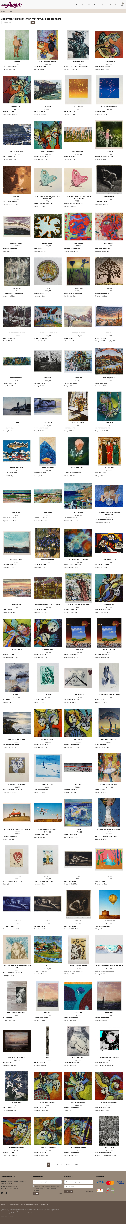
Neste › (68, 1164)
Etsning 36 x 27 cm (108, 835)
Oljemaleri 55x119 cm (12, 518)
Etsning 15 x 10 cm (43, 881)
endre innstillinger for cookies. (29, 1213)
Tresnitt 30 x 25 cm (44, 564)
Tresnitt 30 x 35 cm (43, 248)
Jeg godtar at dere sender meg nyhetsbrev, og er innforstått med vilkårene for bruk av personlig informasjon (46, 1188)
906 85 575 (9, 1183)
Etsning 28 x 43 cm (11, 428)
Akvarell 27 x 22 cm (107, 699)
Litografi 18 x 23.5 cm (14, 744)
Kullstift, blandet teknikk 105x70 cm (106, 1152)
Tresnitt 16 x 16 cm (73, 111)
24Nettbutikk (11, 1216)
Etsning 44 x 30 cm (75, 972)
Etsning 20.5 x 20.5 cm (14, 789)
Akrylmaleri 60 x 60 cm (76, 564)
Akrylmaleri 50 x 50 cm (105, 66)
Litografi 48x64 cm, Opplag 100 (105, 338)
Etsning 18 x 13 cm (12, 881)
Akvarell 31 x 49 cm (12, 609)
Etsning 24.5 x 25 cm (104, 156)
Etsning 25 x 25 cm (73, 1018)
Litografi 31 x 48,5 (17, 835)
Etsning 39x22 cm (44, 473)
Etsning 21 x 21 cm (42, 293)
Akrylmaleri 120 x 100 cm (104, 428)
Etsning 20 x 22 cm (43, 789)
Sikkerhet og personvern (30, 1205)
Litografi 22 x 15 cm (74, 428)
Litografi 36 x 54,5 (45, 835)
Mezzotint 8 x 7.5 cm (104, 202)
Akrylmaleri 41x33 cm (105, 654)
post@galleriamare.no (11, 1186)
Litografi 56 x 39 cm (14, 1018)
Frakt (3, 1205)
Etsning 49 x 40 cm (73, 293)
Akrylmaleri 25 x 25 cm (44, 1107)
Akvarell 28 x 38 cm (74, 338)
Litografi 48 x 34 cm (45, 66)
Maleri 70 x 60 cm (106, 789)
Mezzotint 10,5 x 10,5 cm (73, 926)
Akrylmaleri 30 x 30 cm (13, 1152)
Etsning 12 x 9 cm (43, 699)
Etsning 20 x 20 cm (17, 972)
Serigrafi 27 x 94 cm (13, 383)
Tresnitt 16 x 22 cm (105, 564)
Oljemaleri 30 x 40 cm (45, 338)
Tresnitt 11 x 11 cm (103, 293)
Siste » (76, 1164)
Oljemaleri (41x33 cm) (74, 654)
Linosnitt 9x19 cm (73, 789)
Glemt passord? (89, 1191)
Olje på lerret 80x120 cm (107, 518)
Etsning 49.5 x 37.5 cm (75, 473)
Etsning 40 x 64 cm (74, 699)
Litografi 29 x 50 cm (43, 428)
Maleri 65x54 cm (11, 699)
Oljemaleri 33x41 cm (14, 1062)
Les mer (60, 1193)
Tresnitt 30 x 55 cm (74, 156)
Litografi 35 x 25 (105, 926)
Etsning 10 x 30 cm (109, 972)
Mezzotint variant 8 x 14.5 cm (12, 926)
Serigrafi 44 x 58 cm (73, 383)
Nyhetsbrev (45, 1205)
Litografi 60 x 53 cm (13, 293)
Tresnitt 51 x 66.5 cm (13, 156)
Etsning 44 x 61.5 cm (42, 111)
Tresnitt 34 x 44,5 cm (13, 473)
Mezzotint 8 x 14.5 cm (72, 881)
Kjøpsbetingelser (13, 1205)
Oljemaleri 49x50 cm (42, 972)
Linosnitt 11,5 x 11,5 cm (11, 202)
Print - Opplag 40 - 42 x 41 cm (107, 1062)
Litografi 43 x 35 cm (104, 473)
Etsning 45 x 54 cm (13, 564)
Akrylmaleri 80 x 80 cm (73, 835)
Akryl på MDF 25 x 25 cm (44, 156)
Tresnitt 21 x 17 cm (11, 66)
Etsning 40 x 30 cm (74, 1062)
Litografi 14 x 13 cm (77, 609)
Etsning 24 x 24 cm (47, 202)
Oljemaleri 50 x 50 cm (73, 518)
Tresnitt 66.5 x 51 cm (12, 1107)
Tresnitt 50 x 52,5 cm (105, 383)
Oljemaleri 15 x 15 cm (73, 248)
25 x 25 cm (75, 1107)
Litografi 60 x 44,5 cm (107, 744)
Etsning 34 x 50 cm (13, 248)
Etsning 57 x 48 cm (42, 1018)
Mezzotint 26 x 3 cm (42, 1062)
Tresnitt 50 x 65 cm (104, 881)
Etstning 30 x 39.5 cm (42, 383)
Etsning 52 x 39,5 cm (76, 66)
